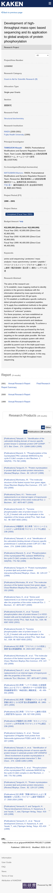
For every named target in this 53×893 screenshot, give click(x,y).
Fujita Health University (14, 134)
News (4, 871)
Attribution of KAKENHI (11, 880)
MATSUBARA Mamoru (13, 173)
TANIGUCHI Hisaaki (13, 148)
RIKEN (7, 132)
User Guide (6, 862)
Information (6, 858)
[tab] (28, 415)
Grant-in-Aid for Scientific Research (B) (21, 79)
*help (21, 221)
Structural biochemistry (14, 118)
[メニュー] (50, 3)
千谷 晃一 (8, 185)
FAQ (3, 867)
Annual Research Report (19, 383)
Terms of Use (7, 876)
